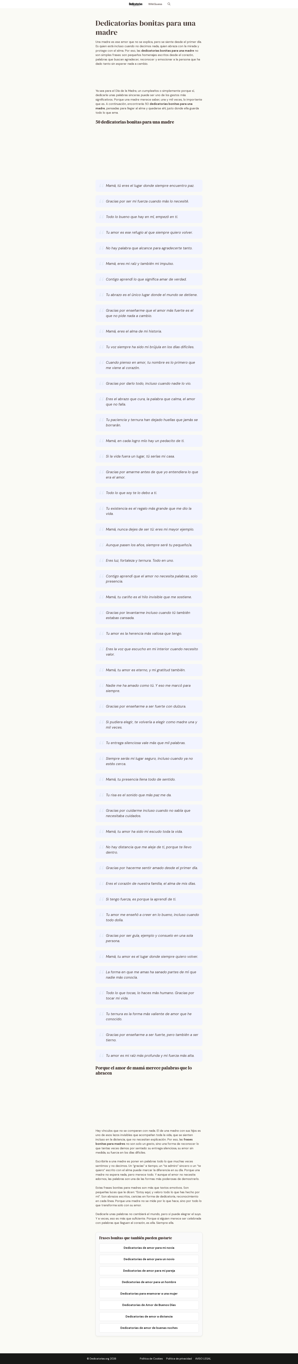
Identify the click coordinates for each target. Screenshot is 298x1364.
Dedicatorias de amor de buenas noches (149, 1328)
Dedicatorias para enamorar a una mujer (149, 1293)
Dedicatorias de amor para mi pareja (149, 1271)
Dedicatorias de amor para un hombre (149, 1282)
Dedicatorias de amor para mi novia (149, 1248)
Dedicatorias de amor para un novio (149, 1259)
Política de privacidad (179, 1358)
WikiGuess (155, 4)
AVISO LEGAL (203, 1358)
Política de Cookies (151, 1358)
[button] (169, 4)
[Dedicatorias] (135, 4)
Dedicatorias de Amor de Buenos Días (149, 1305)
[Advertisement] (158, 78)
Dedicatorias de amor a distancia (149, 1316)
